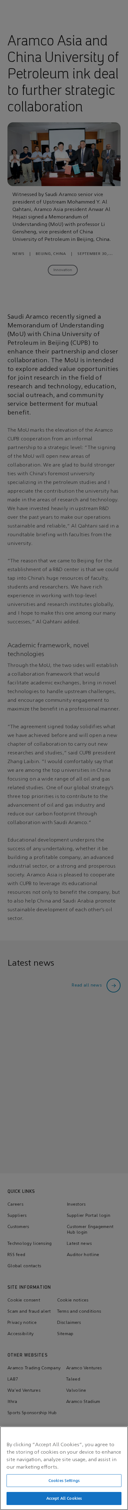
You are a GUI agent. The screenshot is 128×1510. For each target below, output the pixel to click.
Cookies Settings (64, 1480)
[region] (64, 1468)
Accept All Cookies (64, 1498)
